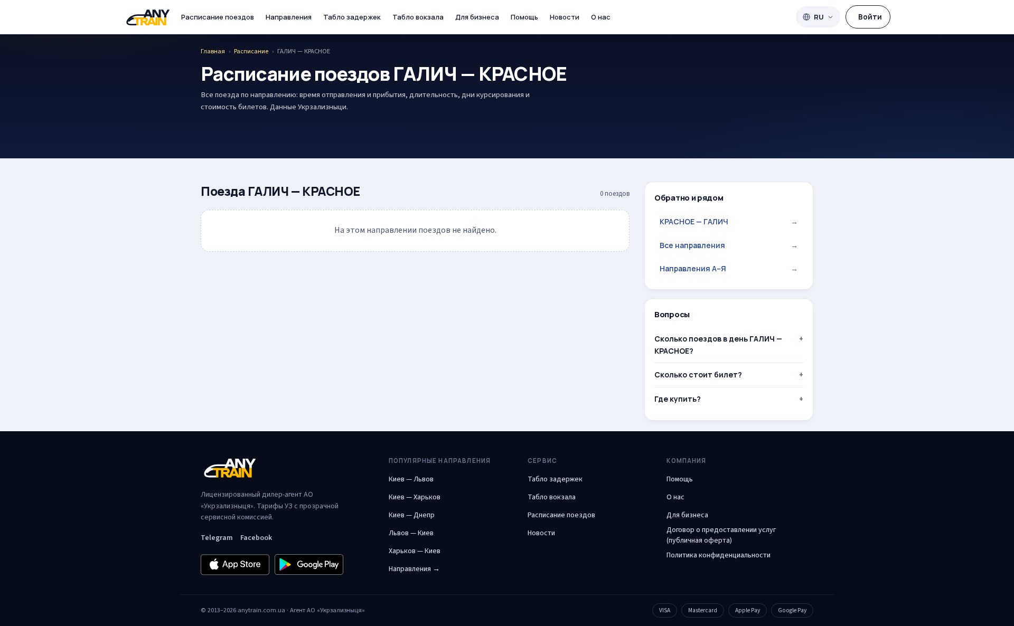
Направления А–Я (729, 268)
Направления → (414, 569)
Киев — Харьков (414, 497)
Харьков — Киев (414, 551)
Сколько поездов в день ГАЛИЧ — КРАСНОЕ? (718, 344)
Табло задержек (352, 17)
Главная (213, 51)
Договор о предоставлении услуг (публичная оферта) (721, 535)
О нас (601, 17)
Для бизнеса (477, 17)
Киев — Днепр (412, 515)
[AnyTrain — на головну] (148, 17)
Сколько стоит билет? (698, 374)
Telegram (217, 538)
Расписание (251, 51)
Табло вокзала (418, 17)
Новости (564, 17)
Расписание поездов (217, 17)
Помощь (524, 17)
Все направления (729, 245)
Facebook (256, 538)
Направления (289, 17)
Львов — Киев (411, 533)
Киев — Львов (411, 479)
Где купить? (677, 399)
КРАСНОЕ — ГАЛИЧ (729, 221)
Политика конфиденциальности (718, 555)
